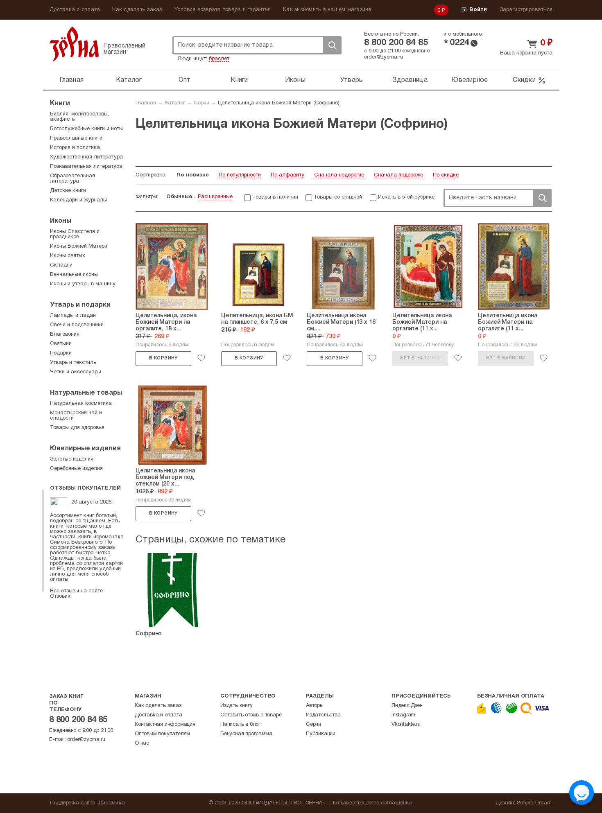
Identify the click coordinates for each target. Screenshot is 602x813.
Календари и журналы (78, 200)
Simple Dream (534, 803)
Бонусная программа (246, 734)
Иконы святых (67, 255)
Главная (71, 80)
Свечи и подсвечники (77, 325)
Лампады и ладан (73, 315)
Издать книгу (236, 705)
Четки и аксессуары (75, 372)
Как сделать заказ (137, 9)
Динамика (111, 803)
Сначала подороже (398, 175)
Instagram (403, 715)
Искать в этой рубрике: (407, 197)
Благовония (64, 334)
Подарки (61, 353)
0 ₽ (441, 10)
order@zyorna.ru (383, 57)
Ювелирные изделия (85, 449)
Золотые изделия (71, 459)
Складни (61, 265)
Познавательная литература (86, 166)
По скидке (446, 175)
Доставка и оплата (75, 9)
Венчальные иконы (74, 274)
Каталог (129, 80)
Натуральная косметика (81, 403)
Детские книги (68, 190)
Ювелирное (469, 80)
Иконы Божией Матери (78, 246)
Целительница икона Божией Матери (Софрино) (278, 103)
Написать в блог (240, 724)
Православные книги (76, 138)
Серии (201, 103)
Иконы (295, 80)
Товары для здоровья (77, 427)
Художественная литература (86, 157)
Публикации (320, 734)
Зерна (74, 44)
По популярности (240, 175)
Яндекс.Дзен (407, 705)
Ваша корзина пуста (526, 53)
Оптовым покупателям (162, 734)
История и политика (75, 147)
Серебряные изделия (76, 468)
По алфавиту (287, 175)
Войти (478, 9)
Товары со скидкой (338, 197)
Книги (239, 80)
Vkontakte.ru (406, 724)
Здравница (410, 80)
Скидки (524, 80)
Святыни (61, 343)
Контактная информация (165, 724)
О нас (142, 743)
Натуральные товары (86, 393)
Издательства (323, 715)
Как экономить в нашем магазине (327, 9)
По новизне (193, 175)
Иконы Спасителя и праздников (75, 234)
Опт (185, 80)
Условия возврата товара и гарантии (222, 9)
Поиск (332, 45)
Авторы (315, 705)
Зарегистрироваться (526, 9)
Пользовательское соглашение (371, 803)
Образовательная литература (72, 179)
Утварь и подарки (80, 305)
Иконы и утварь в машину (82, 284)
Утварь (351, 80)
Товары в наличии (275, 197)
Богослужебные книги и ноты (86, 128)
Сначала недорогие (339, 175)
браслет (219, 58)
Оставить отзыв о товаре (250, 715)
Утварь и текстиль (73, 362)
